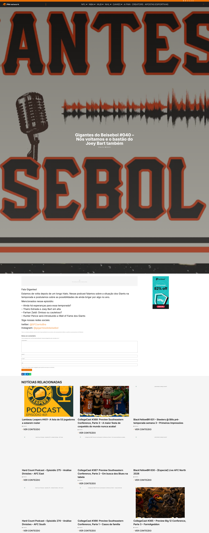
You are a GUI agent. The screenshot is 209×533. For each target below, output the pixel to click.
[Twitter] (185, 1)
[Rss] (189, 1)
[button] (22, 374)
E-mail (23, 358)
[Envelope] (193, 1)
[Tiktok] (191, 1)
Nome (23, 354)
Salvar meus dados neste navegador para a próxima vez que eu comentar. (38, 367)
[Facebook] (183, 1)
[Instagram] (187, 1)
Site (22, 363)
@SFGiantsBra (38, 324)
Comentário (24, 340)
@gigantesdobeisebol (46, 327)
